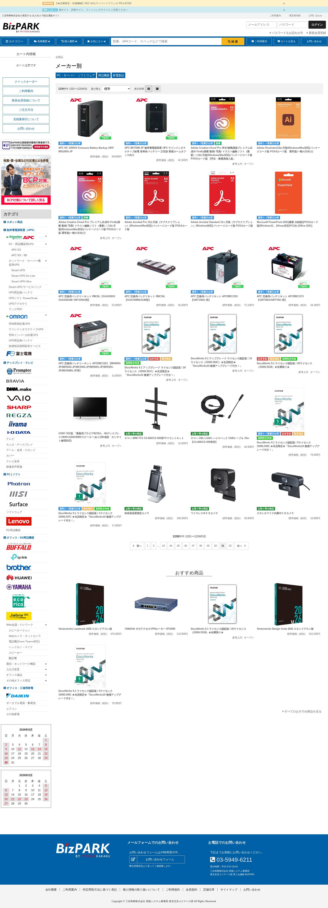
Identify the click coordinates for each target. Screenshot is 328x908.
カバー (10, 455)
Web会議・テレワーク (19, 624)
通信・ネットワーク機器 (20, 663)
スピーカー (15, 652)
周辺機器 (104, 75)
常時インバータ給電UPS (23, 335)
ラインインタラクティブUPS (26, 329)
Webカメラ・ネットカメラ (25, 636)
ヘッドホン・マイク (21, 647)
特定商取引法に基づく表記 (100, 889)
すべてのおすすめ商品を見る (303, 711)
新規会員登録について (26, 100)
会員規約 (191, 889)
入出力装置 (13, 669)
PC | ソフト (13, 474)
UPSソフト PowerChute (23, 298)
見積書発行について (26, 119)
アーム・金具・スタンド (20, 450)
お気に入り (97, 41)
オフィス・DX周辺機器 (20, 537)
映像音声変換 (14, 466)
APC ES (16, 249)
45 (178, 545)
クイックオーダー (26, 81)
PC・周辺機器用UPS (21, 244)
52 (230, 545)
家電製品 (118, 75)
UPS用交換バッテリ (21, 292)
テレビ (10, 438)
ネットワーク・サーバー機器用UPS (25, 262)
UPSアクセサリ (18, 303)
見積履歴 (42, 41)
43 (163, 545)
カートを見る (288, 41)
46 (185, 545)
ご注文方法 (26, 109)
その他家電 (13, 714)
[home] (83, 850)
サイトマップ (228, 889)
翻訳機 (13, 658)
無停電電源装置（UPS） (21, 230)
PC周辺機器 (13, 530)
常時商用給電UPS (19, 323)
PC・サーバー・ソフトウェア (76, 75)
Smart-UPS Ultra (21, 281)
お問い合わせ (315, 15)
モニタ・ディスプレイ (19, 444)
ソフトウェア (14, 512)
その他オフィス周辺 (18, 680)
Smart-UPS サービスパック (25, 287)
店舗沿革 (208, 889)
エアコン (11, 708)
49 (208, 545)
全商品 (59, 57)
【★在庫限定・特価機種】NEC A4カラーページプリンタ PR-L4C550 (93, 3)
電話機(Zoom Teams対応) (24, 641)
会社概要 (51, 889)
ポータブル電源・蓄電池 (20, 703)
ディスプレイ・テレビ (19, 362)
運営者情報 (294, 15)
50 (215, 545)
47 (193, 545)
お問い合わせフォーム (160, 859)
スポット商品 (14, 222)
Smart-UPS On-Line (23, 275)
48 (200, 545)
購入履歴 (69, 41)
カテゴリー (15, 41)
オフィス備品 (14, 674)
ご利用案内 (275, 15)
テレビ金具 (13, 461)
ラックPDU (15, 309)
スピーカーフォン (19, 630)
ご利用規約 (173, 889)
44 (171, 545)
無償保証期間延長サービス (25, 346)
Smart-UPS (18, 270)
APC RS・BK (19, 255)
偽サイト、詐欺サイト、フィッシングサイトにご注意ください (93, 9)
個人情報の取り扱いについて (141, 889)
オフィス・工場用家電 (19, 688)
